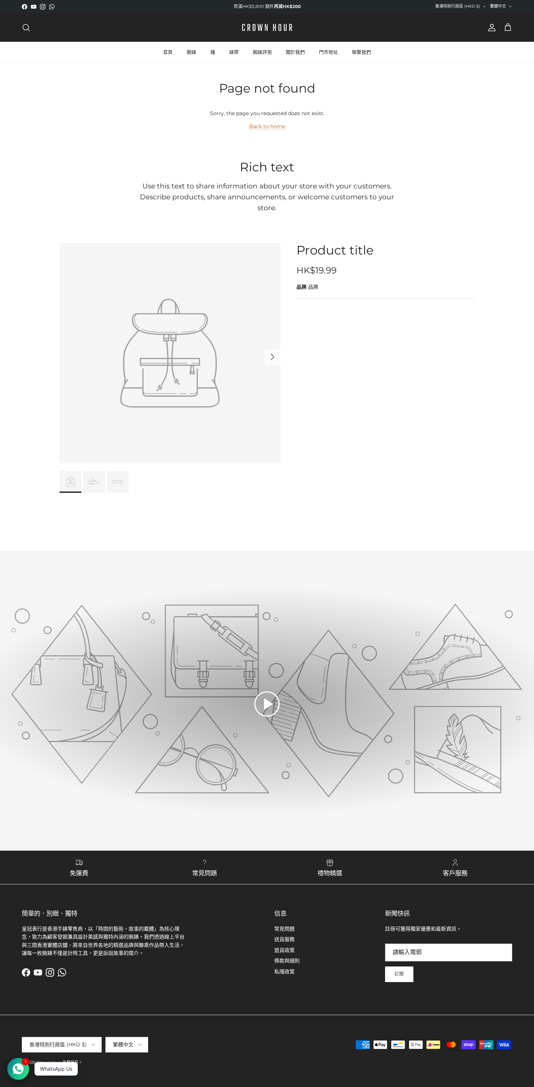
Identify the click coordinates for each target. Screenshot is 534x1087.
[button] (267, 703)
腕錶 (191, 52)
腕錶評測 (262, 52)
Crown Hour (49, 1062)
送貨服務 (284, 939)
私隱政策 (284, 971)
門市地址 (328, 52)
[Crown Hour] (267, 27)
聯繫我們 (361, 52)
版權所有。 (72, 1062)
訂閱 (399, 974)
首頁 (168, 52)
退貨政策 (284, 950)
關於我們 (295, 52)
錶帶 (234, 52)
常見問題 (284, 928)
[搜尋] (26, 27)
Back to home (267, 126)
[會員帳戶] (490, 27)
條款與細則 (287, 960)
